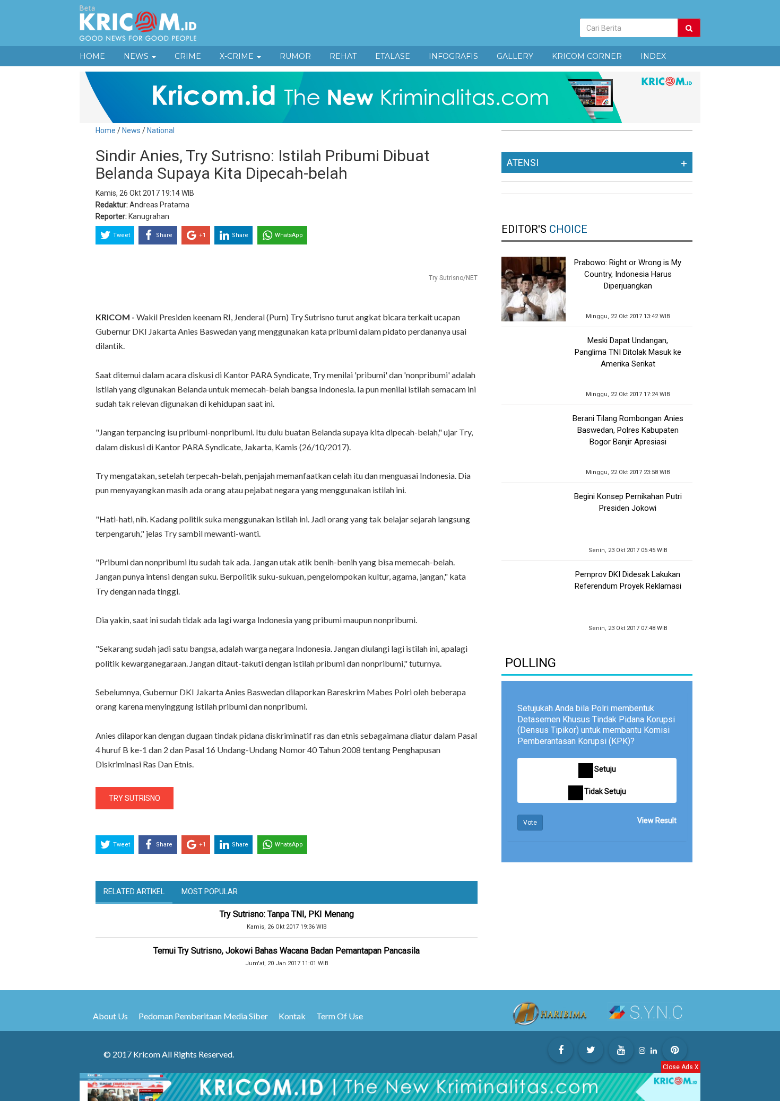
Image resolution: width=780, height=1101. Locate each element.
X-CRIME (238, 56)
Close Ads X (681, 1067)
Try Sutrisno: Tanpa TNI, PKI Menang (287, 914)
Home (106, 130)
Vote (530, 822)
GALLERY (515, 56)
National (161, 130)
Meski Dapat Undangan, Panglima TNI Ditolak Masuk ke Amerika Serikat (628, 352)
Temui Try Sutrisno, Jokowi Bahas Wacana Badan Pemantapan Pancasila (286, 951)
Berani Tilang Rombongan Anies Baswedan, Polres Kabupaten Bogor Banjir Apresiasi (628, 430)
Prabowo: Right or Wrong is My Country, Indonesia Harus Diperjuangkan (627, 274)
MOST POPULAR (209, 891)
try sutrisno (134, 798)
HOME (92, 56)
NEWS (137, 56)
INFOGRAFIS (453, 56)
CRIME (188, 56)
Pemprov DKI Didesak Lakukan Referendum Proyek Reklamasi (628, 580)
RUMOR (295, 56)
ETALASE (392, 56)
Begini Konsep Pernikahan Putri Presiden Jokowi (628, 502)
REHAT (343, 56)
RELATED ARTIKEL (133, 891)
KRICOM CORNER (587, 56)
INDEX (653, 56)
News (132, 130)
